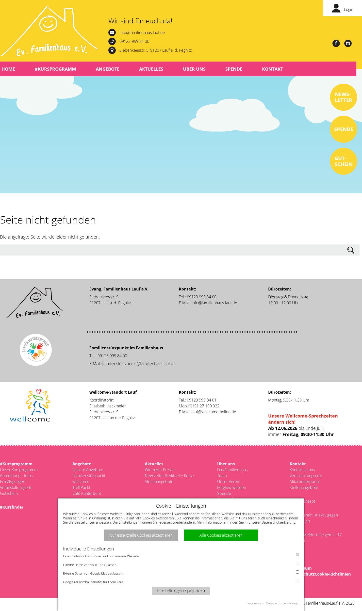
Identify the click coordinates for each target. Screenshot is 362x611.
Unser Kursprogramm (19, 469)
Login (348, 9)
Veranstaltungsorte (16, 487)
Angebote (107, 69)
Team (222, 475)
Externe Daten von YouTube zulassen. (90, 565)
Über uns (194, 69)
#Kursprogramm (55, 69)
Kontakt (272, 69)
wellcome (80, 481)
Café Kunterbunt (86, 493)
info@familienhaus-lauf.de (142, 32)
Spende (233, 69)
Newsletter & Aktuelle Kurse (169, 475)
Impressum (255, 603)
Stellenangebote (159, 481)
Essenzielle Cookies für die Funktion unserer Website (101, 556)
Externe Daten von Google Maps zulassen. (93, 573)
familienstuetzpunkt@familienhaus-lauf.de (139, 363)
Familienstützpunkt (88, 475)
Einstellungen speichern (181, 591)
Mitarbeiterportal (305, 481)
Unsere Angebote (87, 469)
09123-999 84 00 (134, 41)
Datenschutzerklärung (278, 522)
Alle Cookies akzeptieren (221, 535)
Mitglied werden (231, 487)
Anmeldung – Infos (16, 475)
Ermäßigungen (12, 481)
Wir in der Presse (160, 469)
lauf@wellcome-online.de (214, 412)
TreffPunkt (81, 487)
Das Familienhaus (232, 469)
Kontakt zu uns (302, 469)
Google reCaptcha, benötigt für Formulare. (93, 582)
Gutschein (9, 493)
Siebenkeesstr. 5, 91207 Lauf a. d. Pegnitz (155, 50)
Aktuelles (151, 69)
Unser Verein (228, 481)
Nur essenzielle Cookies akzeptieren (141, 535)
